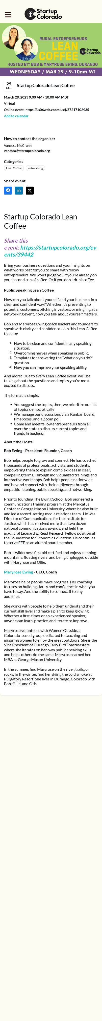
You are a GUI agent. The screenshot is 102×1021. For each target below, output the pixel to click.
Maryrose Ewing (18, 571)
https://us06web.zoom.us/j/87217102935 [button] (57, 109)
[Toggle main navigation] (8, 14)
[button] (16, 116)
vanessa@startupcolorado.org (27, 151)
